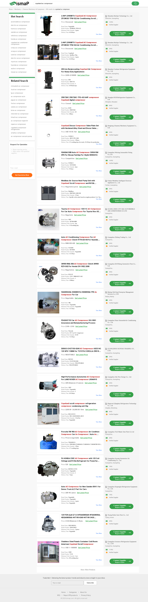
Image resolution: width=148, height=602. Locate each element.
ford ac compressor (18, 103)
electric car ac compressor (20, 58)
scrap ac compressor (18, 51)
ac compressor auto (18, 96)
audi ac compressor (18, 68)
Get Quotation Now (22, 175)
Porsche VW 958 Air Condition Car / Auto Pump (80, 434)
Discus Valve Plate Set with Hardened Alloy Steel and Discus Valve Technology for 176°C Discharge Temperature (80, 128)
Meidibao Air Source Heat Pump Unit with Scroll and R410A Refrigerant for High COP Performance (78, 183)
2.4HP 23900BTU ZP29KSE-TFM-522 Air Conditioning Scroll (79, 18)
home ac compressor (18, 29)
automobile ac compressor (20, 22)
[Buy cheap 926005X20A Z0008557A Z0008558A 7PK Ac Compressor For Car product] (48, 303)
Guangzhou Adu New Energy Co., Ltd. (120, 377)
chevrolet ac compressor (19, 114)
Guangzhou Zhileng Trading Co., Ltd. (119, 237)
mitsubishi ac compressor (20, 86)
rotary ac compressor (18, 48)
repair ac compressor (18, 124)
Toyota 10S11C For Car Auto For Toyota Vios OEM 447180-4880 (81, 211)
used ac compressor (18, 55)
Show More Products (88, 570)
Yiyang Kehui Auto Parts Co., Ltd (118, 515)
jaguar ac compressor (18, 100)
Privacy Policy (86, 595)
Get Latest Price (80, 22)
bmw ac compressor (18, 110)
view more (99, 34)
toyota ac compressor (19, 61)
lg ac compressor (17, 93)
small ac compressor (18, 133)
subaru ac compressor (19, 107)
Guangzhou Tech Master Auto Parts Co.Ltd (121, 432)
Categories (73, 592)
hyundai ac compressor (19, 65)
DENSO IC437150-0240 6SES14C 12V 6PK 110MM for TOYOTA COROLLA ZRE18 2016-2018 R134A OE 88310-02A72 (81, 351)
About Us (83, 592)
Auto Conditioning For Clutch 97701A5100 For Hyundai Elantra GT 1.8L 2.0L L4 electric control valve (79, 239)
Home (63, 592)
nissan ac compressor (19, 72)
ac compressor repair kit (19, 121)
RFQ (58, 595)
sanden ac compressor (19, 32)
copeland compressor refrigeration (18, 128)
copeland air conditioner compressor (19, 43)
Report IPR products (71, 595)
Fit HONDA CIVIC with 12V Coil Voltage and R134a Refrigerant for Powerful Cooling (80, 461)
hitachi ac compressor (19, 117)
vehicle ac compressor (19, 35)
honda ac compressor (18, 39)
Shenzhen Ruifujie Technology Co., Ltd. (120, 16)
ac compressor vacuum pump (21, 136)
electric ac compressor (19, 25)
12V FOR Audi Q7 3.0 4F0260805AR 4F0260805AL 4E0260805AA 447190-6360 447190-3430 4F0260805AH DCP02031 (80, 517)
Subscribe (90, 583)
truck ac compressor (18, 89)
